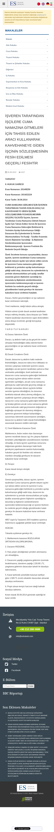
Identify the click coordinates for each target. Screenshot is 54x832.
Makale (9, 39)
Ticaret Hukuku (12, 57)
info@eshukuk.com (24, 636)
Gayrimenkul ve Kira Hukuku (18, 82)
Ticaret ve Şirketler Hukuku (18, 63)
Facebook (16, 670)
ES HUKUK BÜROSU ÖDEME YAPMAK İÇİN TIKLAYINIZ (24, 647)
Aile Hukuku (11, 45)
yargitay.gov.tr (41, 15)
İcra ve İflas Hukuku (14, 94)
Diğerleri (9, 69)
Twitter (14, 664)
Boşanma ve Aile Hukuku (17, 88)
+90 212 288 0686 (30, 629)
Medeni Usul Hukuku (15, 106)
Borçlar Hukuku (13, 100)
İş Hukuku (10, 76)
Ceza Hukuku (12, 51)
